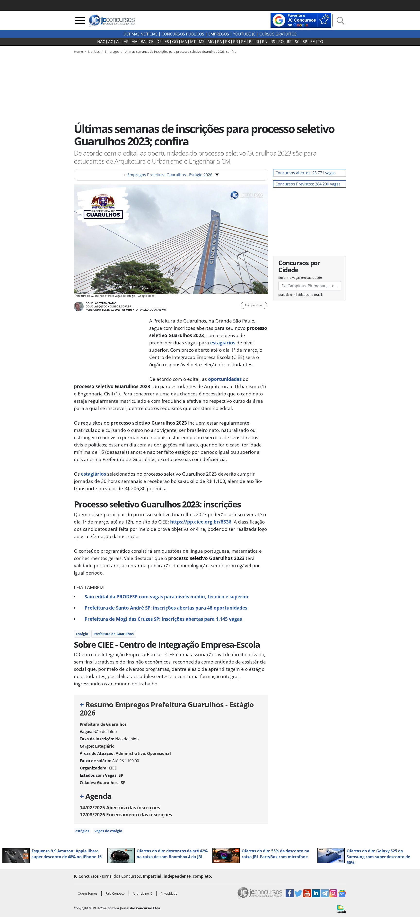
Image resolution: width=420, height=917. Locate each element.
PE (243, 42)
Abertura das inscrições (120, 807)
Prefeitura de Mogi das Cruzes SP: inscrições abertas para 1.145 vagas (163, 619)
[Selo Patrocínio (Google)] (301, 20)
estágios (82, 831)
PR (235, 42)
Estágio (82, 633)
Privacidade (168, 893)
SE (312, 42)
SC (297, 42)
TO (320, 42)
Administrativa (130, 753)
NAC (101, 42)
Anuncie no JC (142, 893)
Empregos (218, 34)
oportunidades (225, 379)
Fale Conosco (115, 893)
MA (184, 42)
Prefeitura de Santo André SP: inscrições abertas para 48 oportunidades (166, 607)
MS (201, 42)
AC (110, 42)
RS (273, 42)
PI (250, 42)
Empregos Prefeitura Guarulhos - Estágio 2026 (167, 174)
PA (219, 42)
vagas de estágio (108, 831)
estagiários (222, 342)
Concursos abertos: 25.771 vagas (305, 172)
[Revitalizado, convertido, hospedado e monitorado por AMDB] (341, 908)
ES (167, 42)
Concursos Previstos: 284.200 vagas (308, 184)
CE (151, 42)
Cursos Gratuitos (278, 34)
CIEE (113, 768)
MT (193, 42)
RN (264, 42)
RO (281, 42)
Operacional (159, 753)
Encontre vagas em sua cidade (300, 277)
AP (126, 42)
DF (159, 42)
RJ (257, 42)
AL (118, 42)
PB (227, 42)
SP (305, 42)
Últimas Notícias (140, 34)
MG (211, 42)
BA (143, 42)
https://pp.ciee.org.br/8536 (200, 521)
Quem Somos (87, 893)
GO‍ (175, 42)
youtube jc (244, 34)
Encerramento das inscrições (126, 814)
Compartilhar (254, 305)
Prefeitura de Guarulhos (114, 633)
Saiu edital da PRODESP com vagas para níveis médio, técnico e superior (167, 596)
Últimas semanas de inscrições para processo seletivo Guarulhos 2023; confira (180, 51)
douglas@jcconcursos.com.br (108, 306)
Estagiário (104, 746)
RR (289, 42)
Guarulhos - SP (111, 782)
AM (135, 42)
